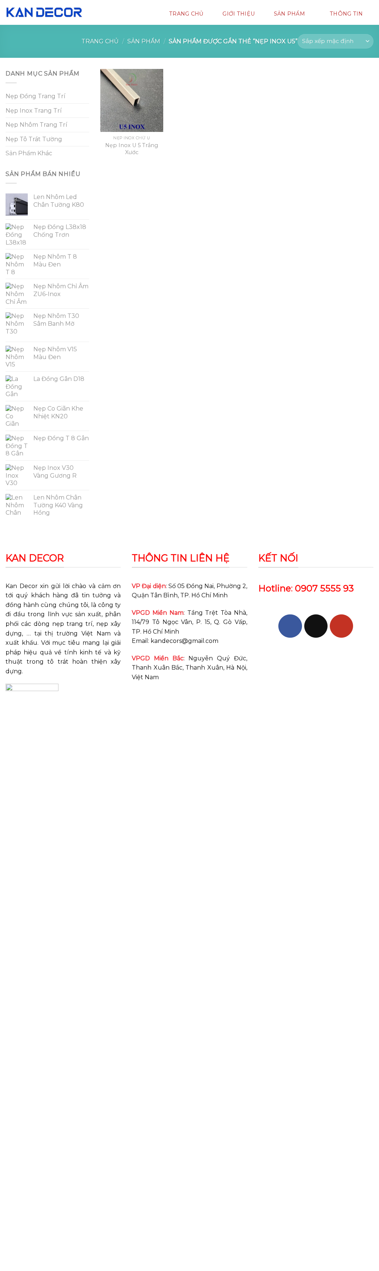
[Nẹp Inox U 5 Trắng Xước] (131, 100)
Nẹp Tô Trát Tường (34, 139)
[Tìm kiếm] (102, 13)
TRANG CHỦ (186, 13)
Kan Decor (22, 586)
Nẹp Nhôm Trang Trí (36, 124)
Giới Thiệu (238, 13)
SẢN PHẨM (289, 13)
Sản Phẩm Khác (29, 153)
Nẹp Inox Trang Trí (34, 110)
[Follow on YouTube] (341, 626)
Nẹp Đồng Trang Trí (36, 96)
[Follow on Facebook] (290, 626)
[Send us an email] (316, 626)
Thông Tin (346, 13)
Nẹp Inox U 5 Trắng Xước (131, 149)
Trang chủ (100, 41)
